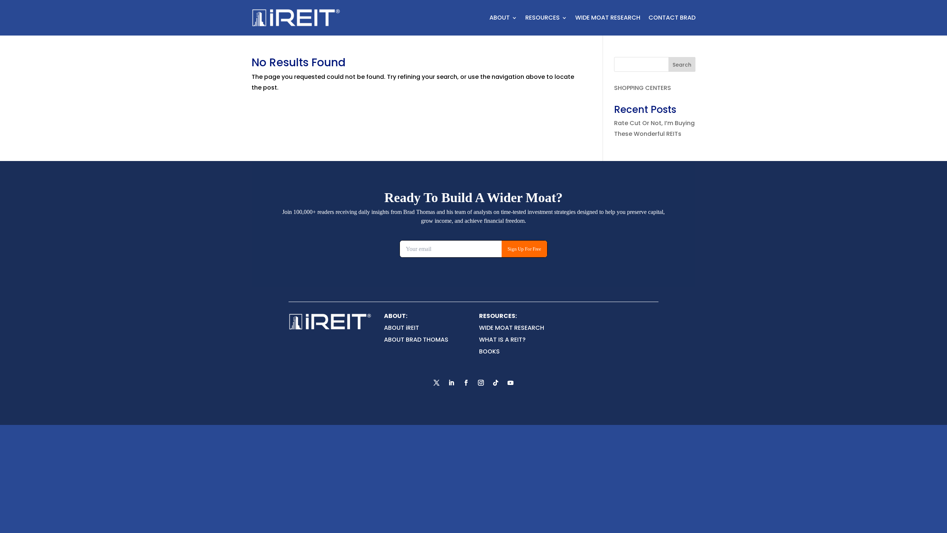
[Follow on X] (436, 383)
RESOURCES (542, 17)
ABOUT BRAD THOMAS (416, 339)
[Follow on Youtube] (510, 383)
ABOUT (499, 17)
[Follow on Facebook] (466, 383)
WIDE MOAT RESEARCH (607, 17)
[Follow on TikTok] (496, 383)
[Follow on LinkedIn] (451, 383)
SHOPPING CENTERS (642, 88)
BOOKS (489, 351)
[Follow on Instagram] (481, 383)
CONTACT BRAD (671, 17)
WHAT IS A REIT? (502, 339)
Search (682, 64)
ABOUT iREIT (401, 328)
